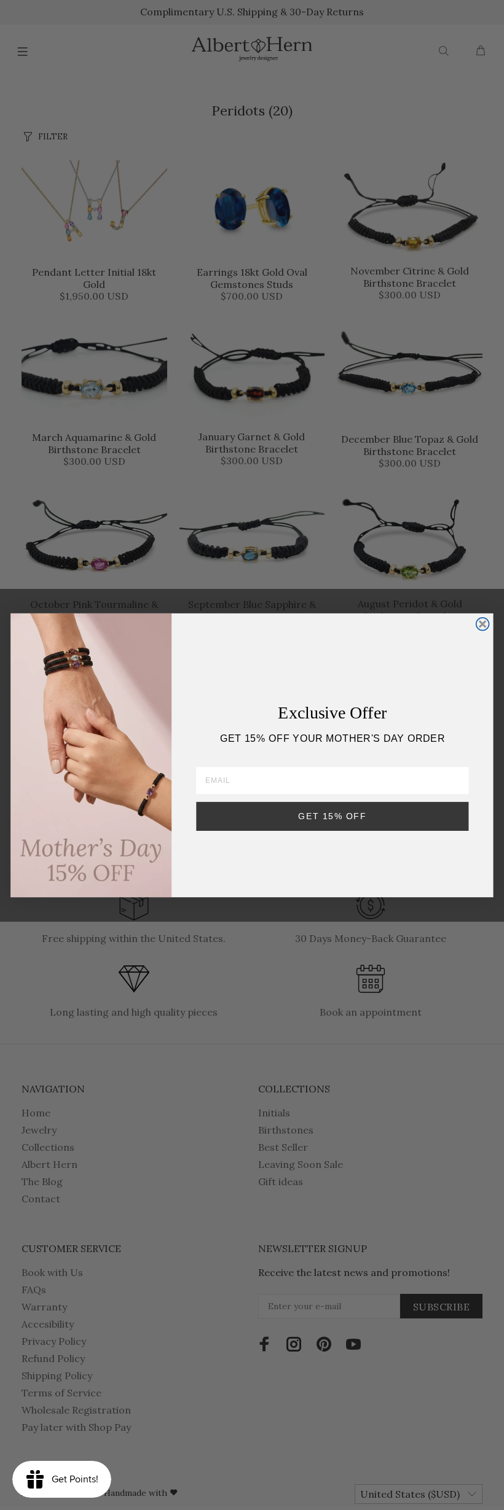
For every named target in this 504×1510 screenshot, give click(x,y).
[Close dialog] (482, 623)
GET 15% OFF (332, 815)
